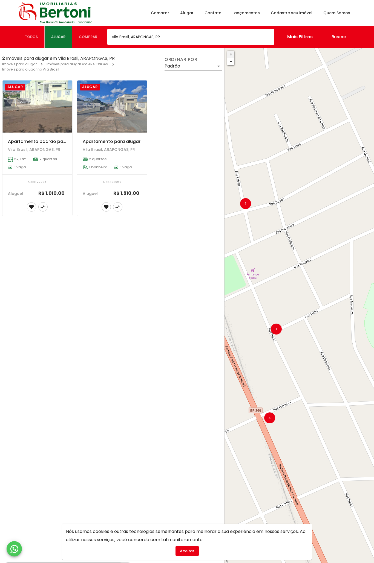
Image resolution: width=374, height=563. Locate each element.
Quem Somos (336, 13)
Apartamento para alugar (111, 141)
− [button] (230, 61)
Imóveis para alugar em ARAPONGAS (77, 64)
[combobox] (190, 37)
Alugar (187, 13)
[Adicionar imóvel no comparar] (43, 207)
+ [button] (230, 54)
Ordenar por (181, 59)
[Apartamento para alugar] (112, 106)
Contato (213, 13)
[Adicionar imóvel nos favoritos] (31, 207)
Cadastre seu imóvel (291, 13)
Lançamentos (246, 13)
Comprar (160, 13)
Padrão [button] (172, 66)
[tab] (31, 37)
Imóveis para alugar (19, 64)
